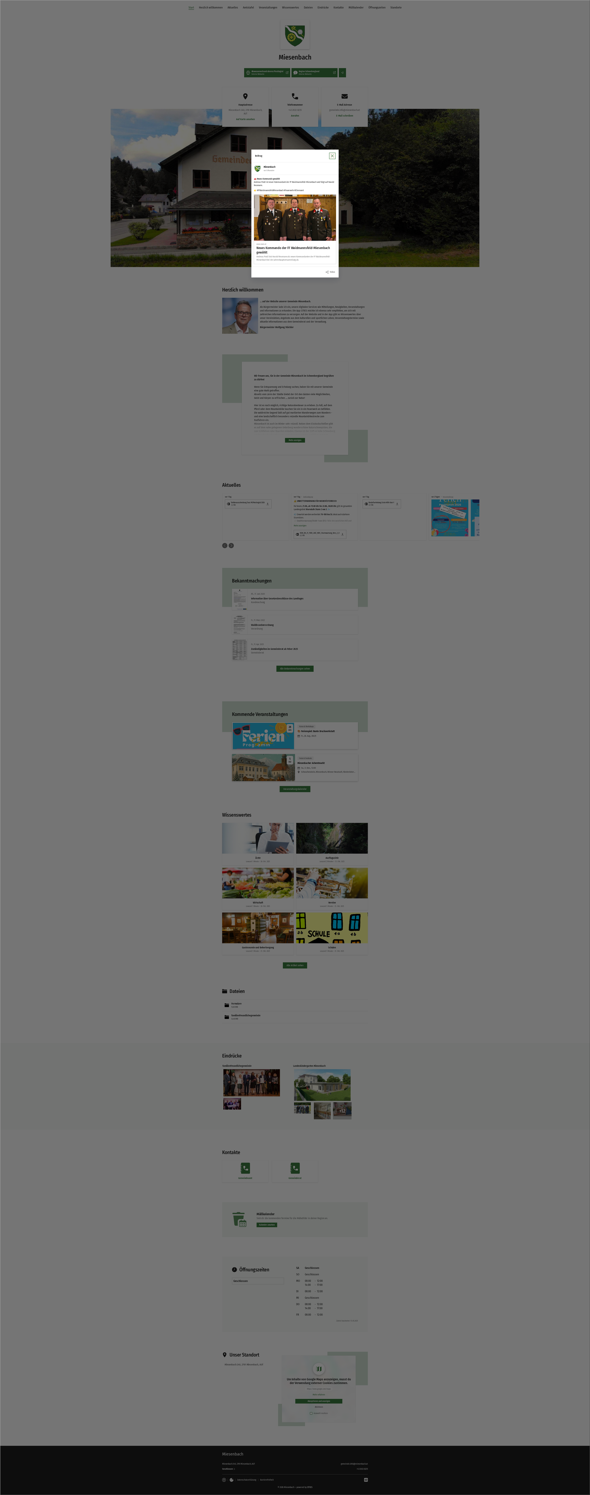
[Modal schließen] (295, 747)
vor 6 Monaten (269, 170)
